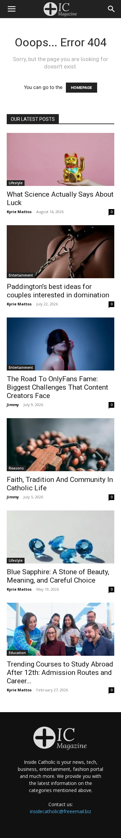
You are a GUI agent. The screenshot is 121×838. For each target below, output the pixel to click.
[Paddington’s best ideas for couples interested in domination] (60, 251)
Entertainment (21, 275)
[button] (11, 9)
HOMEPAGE (81, 87)
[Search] (111, 9)
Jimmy (13, 404)
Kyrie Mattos (19, 211)
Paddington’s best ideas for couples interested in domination (58, 291)
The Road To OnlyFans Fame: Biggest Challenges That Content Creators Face (57, 387)
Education (17, 652)
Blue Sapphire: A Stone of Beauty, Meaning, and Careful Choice (58, 576)
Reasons (16, 468)
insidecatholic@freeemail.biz (60, 811)
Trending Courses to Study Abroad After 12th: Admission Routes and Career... (60, 672)
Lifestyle (16, 183)
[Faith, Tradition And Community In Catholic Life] (60, 444)
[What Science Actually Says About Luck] (60, 159)
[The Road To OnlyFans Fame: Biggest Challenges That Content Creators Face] (60, 344)
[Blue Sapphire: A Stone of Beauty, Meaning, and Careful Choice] (60, 536)
